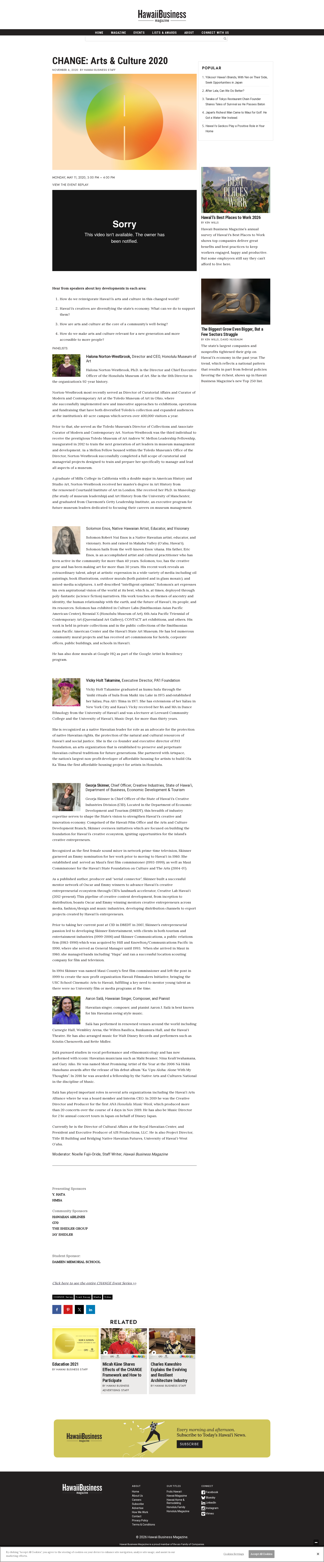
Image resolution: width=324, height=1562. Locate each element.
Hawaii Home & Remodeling (175, 1501)
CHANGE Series (63, 1297)
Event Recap (83, 1297)
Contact (136, 1516)
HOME (99, 32)
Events (139, 32)
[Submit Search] (225, 38)
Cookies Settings (234, 1554)
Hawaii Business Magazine (162, 16)
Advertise (137, 1508)
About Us (137, 1495)
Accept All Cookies (261, 1554)
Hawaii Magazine (177, 1495)
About (189, 32)
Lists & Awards (164, 32)
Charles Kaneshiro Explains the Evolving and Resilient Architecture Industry (169, 1372)
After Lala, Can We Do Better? (225, 91)
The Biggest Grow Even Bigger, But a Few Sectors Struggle (232, 332)
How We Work (140, 1512)
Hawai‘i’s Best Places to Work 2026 (231, 217)
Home (82, 1491)
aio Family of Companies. (191, 1544)
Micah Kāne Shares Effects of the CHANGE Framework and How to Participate (122, 1372)
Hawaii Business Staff (100, 70)
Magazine (118, 32)
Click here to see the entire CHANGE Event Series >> (94, 1283)
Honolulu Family (176, 1507)
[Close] (318, 1554)
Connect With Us (215, 32)
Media (97, 1297)
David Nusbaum (231, 339)
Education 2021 (65, 1364)
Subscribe (138, 1503)
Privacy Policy (140, 1520)
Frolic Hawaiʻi (174, 1491)
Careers (136, 1499)
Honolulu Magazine (178, 1511)
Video (107, 1297)
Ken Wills (212, 222)
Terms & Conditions (143, 1524)
